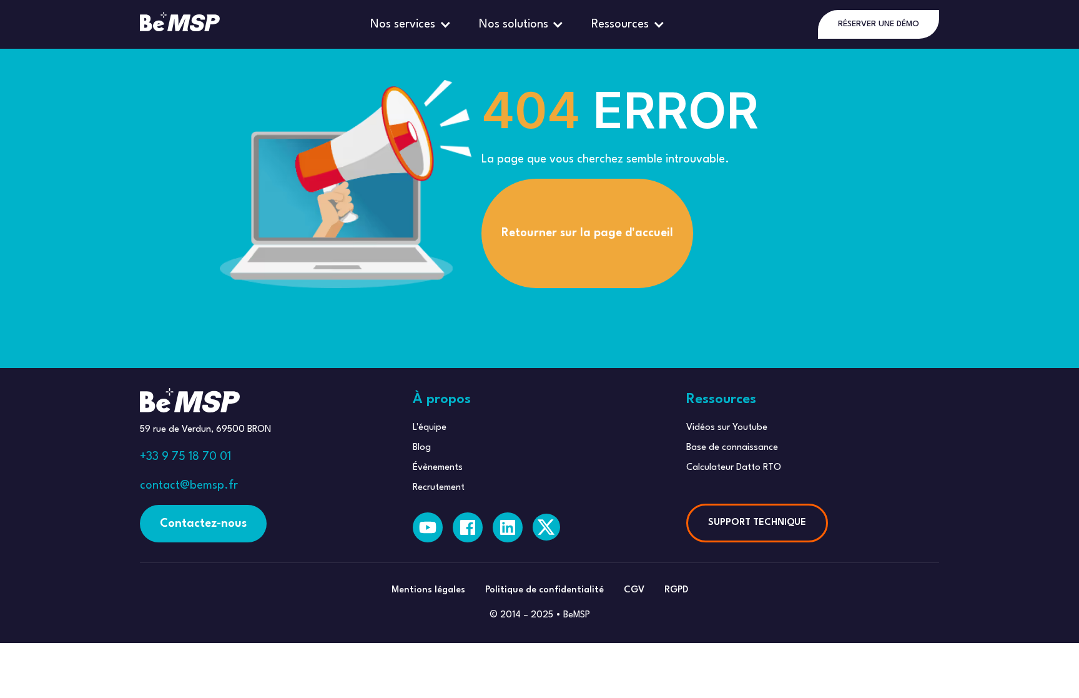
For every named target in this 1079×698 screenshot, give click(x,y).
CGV (634, 590)
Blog (422, 447)
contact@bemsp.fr (189, 485)
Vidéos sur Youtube (726, 427)
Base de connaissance (732, 447)
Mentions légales (428, 590)
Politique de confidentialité (544, 590)
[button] (412, 24)
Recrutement (439, 487)
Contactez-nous (203, 523)
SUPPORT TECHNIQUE (757, 522)
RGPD (676, 590)
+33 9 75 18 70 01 (185, 456)
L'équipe (429, 427)
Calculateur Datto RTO (733, 467)
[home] (180, 24)
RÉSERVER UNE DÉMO (878, 24)
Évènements (438, 467)
